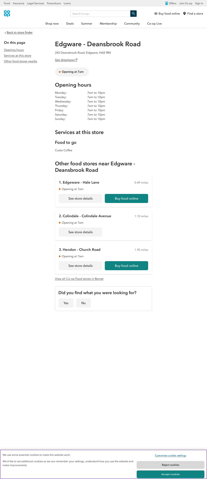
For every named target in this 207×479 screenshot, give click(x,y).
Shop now (52, 23)
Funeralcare (54, 3)
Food (7, 3)
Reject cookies (170, 464)
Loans (67, 3)
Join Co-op (185, 3)
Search (133, 13)
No (83, 303)
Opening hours (14, 50)
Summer (86, 23)
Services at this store (17, 55)
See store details (85, 200)
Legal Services (35, 3)
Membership (108, 23)
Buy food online (126, 198)
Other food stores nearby (20, 61)
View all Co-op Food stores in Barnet (79, 279)
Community (132, 23)
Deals (70, 23)
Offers (172, 3)
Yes (66, 303)
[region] (103, 464)
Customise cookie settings (170, 455)
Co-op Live (154, 23)
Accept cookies (170, 474)
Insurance (18, 3)
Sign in (199, 3)
